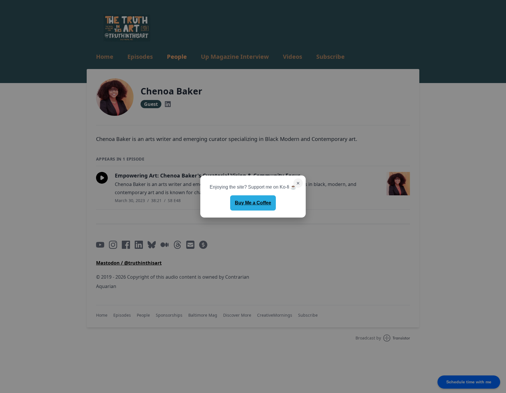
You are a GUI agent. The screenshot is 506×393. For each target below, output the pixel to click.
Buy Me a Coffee (253, 202)
